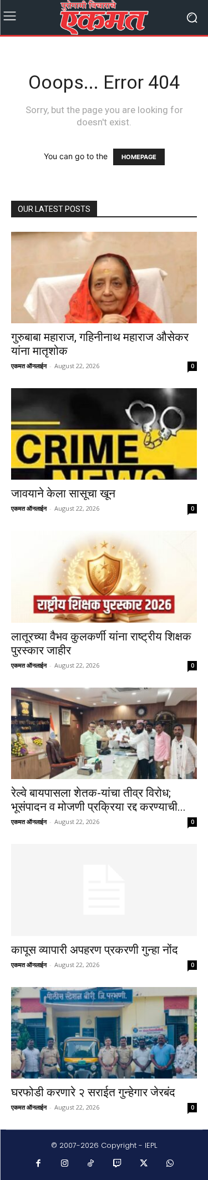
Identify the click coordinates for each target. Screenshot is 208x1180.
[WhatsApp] (170, 1163)
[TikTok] (91, 1163)
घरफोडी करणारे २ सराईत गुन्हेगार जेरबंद (93, 1092)
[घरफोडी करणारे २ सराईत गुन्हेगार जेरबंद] (104, 1033)
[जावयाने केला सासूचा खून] (104, 434)
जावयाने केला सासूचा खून (63, 493)
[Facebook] (38, 1163)
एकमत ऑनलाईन (29, 366)
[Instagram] (64, 1163)
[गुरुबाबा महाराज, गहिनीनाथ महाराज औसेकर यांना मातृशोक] (104, 277)
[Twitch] (117, 1163)
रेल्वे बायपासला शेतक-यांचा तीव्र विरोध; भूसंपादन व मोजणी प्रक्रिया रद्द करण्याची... (98, 799)
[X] (143, 1163)
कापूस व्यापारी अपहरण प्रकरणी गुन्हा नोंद (94, 950)
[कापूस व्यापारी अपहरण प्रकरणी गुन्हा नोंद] (104, 889)
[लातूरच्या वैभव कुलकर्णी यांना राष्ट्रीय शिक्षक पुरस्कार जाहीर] (104, 576)
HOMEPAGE (138, 157)
